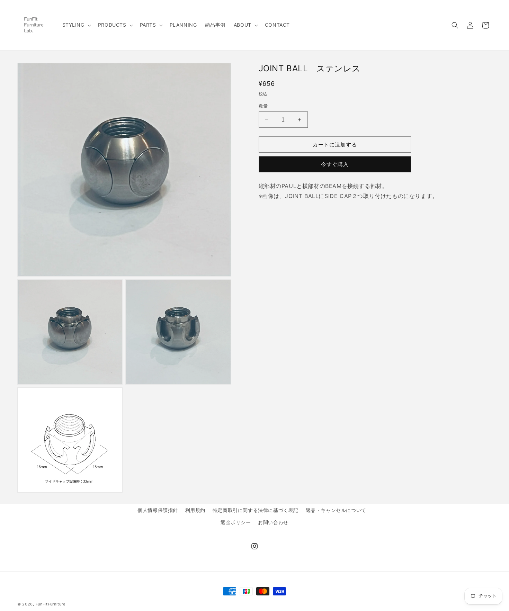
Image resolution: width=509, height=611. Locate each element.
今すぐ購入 (335, 164)
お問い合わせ (273, 522)
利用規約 (195, 510)
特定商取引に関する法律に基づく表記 (255, 510)
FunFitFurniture (51, 604)
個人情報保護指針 (157, 510)
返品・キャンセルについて (336, 510)
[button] (76, 25)
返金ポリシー (236, 522)
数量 (263, 106)
